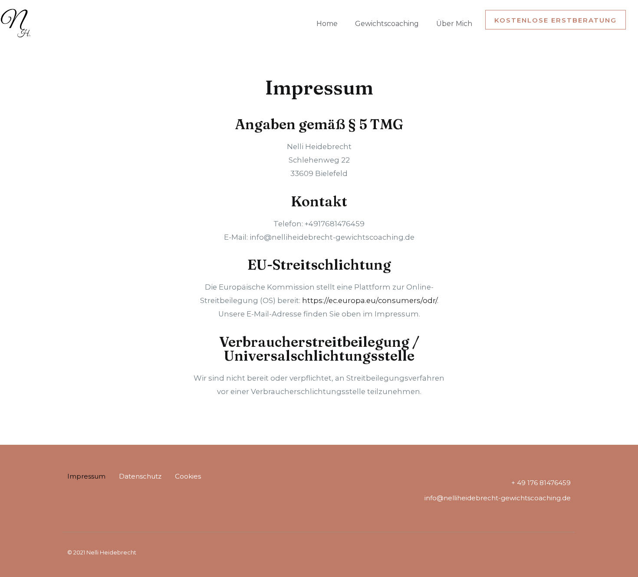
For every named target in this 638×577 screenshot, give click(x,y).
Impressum (86, 476)
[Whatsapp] (92, 500)
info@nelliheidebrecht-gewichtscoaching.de (497, 498)
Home (327, 24)
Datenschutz (140, 476)
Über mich (454, 24)
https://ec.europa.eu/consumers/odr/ (369, 300)
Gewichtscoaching (387, 24)
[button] (555, 19)
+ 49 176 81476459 (541, 483)
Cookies (188, 476)
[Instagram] (72, 500)
